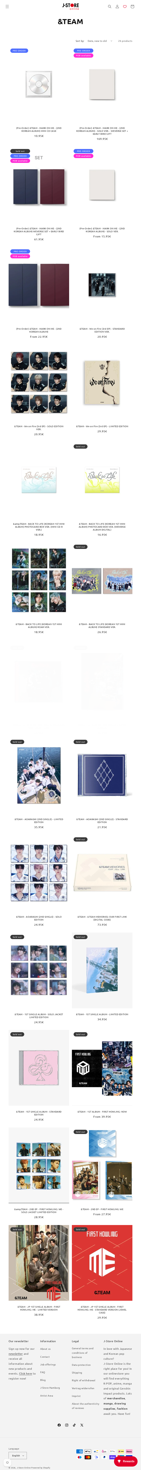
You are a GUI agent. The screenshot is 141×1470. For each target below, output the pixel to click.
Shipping (77, 1372)
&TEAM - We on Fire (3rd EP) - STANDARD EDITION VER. (102, 330)
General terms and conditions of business (82, 1352)
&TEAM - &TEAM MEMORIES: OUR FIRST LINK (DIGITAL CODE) (102, 918)
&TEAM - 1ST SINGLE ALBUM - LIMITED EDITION (102, 1014)
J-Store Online (24, 1467)
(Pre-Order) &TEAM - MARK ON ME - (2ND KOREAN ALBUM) (38, 330)
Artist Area (46, 1395)
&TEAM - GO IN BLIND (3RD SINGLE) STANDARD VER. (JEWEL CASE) (39, 726)
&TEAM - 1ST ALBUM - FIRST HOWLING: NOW (102, 1111)
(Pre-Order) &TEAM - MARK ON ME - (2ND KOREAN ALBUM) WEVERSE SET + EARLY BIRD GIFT (39, 231)
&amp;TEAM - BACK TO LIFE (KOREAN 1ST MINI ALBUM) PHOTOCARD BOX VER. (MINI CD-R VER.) (39, 526)
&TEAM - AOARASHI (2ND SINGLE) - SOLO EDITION (39, 918)
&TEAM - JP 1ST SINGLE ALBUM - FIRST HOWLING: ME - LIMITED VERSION (39, 1308)
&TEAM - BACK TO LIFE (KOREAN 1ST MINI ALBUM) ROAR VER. (39, 625)
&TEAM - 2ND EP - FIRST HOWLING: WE (102, 1209)
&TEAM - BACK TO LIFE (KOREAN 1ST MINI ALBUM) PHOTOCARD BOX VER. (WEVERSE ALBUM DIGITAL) (102, 526)
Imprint (76, 1395)
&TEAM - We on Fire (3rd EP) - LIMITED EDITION (102, 426)
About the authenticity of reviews (85, 1405)
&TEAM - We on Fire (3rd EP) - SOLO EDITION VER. (38, 428)
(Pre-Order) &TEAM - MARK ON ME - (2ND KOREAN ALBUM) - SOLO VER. (102, 230)
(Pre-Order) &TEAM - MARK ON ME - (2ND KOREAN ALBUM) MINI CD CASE (38, 129)
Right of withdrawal (83, 1380)
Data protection (81, 1364)
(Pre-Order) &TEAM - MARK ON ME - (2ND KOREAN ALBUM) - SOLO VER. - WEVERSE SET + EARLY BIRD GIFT (102, 131)
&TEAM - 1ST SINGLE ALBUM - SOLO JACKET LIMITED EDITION (39, 1016)
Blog (43, 1379)
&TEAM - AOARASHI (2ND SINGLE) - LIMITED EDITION (39, 821)
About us (45, 1348)
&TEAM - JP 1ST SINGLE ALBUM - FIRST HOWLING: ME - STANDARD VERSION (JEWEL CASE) (102, 1309)
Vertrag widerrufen (83, 1388)
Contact (45, 1356)
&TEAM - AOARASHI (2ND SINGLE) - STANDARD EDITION (102, 821)
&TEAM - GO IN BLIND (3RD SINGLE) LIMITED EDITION (102, 726)
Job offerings (48, 1364)
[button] (7, 6)
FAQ (42, 1372)
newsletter (16, 1353)
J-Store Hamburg (50, 1387)
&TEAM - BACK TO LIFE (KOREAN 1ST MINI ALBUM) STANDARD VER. (102, 625)
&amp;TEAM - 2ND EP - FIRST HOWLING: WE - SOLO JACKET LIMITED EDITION (38, 1211)
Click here (25, 1373)
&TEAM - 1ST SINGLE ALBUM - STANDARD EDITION (39, 1113)
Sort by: (80, 40)
